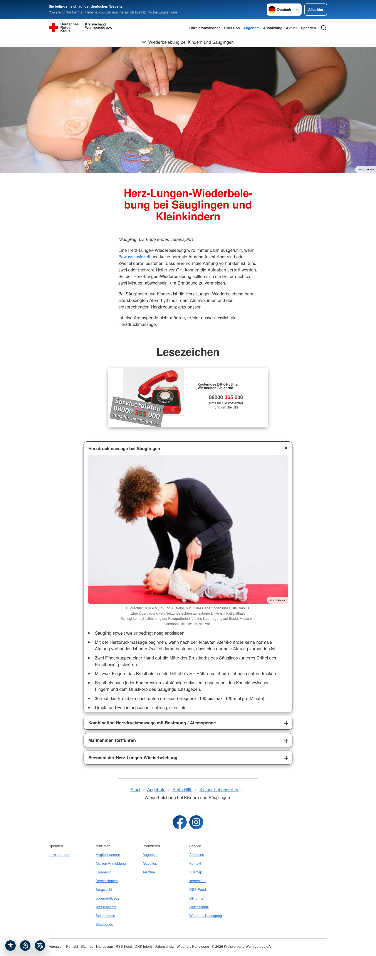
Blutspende (104, 924)
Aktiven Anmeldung (111, 863)
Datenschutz (199, 906)
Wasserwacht (106, 906)
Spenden (308, 27)
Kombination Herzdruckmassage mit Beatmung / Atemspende (152, 722)
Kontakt (195, 863)
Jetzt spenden (59, 854)
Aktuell (291, 27)
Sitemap (195, 872)
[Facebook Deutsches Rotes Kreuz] (180, 822)
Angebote (251, 27)
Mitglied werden (108, 854)
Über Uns (232, 27)
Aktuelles (150, 863)
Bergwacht (104, 889)
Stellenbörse (105, 915)
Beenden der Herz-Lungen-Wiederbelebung (132, 757)
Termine (149, 872)
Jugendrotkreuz (107, 898)
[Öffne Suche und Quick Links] (323, 27)
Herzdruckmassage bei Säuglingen (124, 448)
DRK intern (197, 898)
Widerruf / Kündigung (205, 915)
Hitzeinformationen (205, 27)
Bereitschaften (107, 880)
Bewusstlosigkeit (134, 256)
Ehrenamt (103, 872)
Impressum (197, 880)
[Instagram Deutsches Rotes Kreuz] (196, 822)
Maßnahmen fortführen (112, 740)
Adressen (196, 854)
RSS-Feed (197, 889)
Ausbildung (272, 27)
